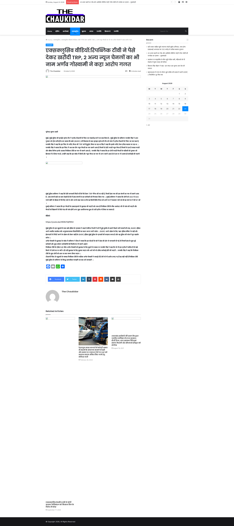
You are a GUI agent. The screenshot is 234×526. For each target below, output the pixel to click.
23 (185, 109)
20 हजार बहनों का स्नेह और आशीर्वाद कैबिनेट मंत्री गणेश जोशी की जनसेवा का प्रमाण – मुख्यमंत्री (108, 2)
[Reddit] (100, 279)
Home (49, 31)
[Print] (118, 279)
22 (179, 109)
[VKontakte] (106, 279)
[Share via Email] (112, 279)
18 (155, 109)
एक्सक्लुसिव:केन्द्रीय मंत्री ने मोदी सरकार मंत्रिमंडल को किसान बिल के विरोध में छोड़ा (60, 504)
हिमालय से (107, 31)
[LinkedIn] (83, 279)
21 (173, 109)
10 (149, 104)
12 (161, 104)
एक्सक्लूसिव (75, 31)
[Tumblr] (89, 279)
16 (185, 104)
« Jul (148, 125)
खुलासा (84, 31)
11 (155, 104)
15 (179, 104)
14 (173, 104)
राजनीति (99, 31)
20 (167, 109)
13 (167, 104)
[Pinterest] (95, 279)
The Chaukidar (55, 71)
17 (149, 109)
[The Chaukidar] (65, 16)
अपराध (91, 31)
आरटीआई (65, 31)
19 (161, 109)
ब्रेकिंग (57, 31)
